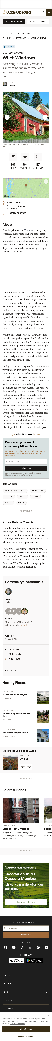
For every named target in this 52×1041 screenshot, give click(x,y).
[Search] (43, 12)
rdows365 (16, 622)
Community (9, 1000)
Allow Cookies (26, 1029)
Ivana (12, 85)
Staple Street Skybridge (16, 829)
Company (8, 1009)
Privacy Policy (16, 475)
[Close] (48, 1015)
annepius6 (27, 622)
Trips (5, 992)
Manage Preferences (26, 1036)
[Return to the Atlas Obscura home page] (17, 12)
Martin (8, 622)
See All (23, 625)
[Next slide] (44, 117)
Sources (9, 670)
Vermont (28, 230)
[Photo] (43, 697)
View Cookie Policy (17, 1024)
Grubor (8, 602)
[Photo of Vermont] (10, 762)
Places (6, 975)
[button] (13, 157)
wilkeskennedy (12, 625)
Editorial (8, 984)
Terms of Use (27, 475)
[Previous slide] (7, 117)
